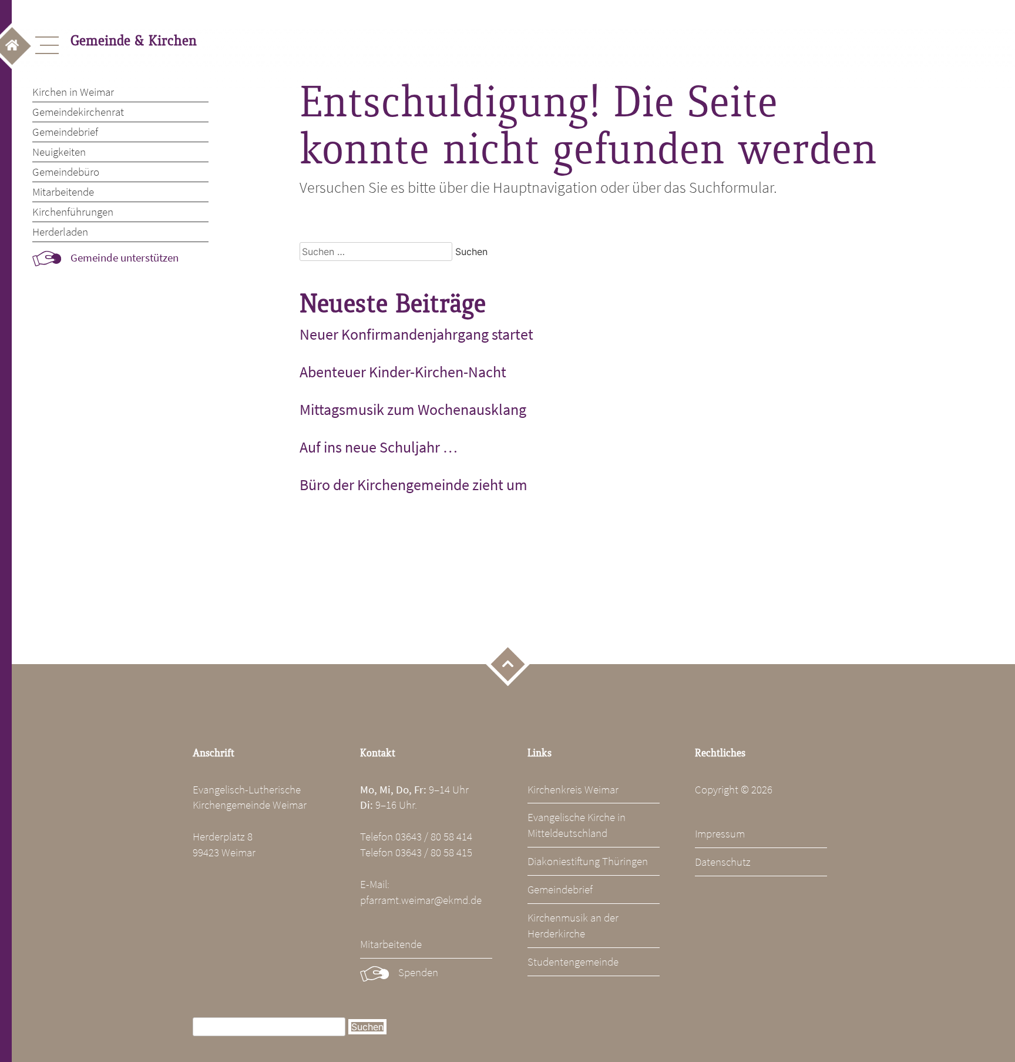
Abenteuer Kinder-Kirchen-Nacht (403, 372)
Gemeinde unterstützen (124, 257)
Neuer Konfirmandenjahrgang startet (416, 334)
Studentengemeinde (573, 961)
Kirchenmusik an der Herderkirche (573, 925)
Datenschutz (723, 862)
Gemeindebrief (65, 132)
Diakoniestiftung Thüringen (587, 861)
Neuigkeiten (59, 152)
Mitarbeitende (63, 192)
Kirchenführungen (72, 212)
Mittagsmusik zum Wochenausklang (413, 409)
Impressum (720, 833)
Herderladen (60, 232)
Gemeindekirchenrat (78, 112)
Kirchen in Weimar (73, 92)
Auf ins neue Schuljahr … (379, 447)
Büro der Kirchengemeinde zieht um (413, 484)
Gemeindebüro (65, 172)
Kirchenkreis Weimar (573, 789)
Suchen (367, 1027)
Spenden (418, 972)
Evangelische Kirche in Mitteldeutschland (576, 825)
